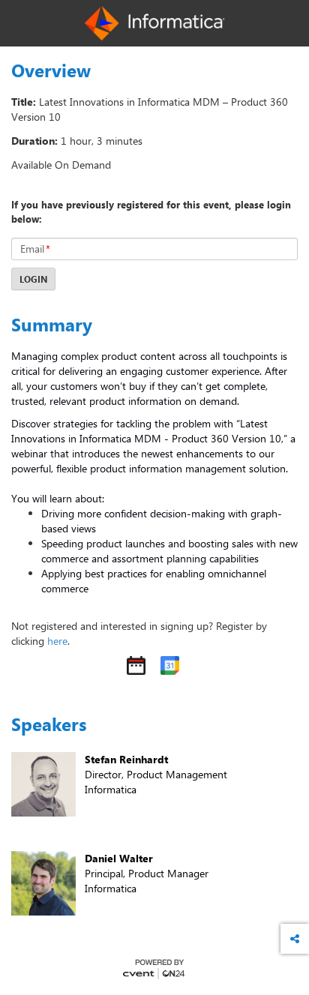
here (57, 641)
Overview (51, 70)
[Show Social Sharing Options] (294, 939)
